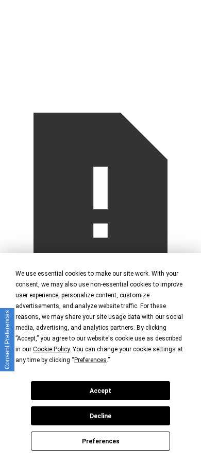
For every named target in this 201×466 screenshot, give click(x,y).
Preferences (101, 441)
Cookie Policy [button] (51, 349)
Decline (100, 416)
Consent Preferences (7, 339)
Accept (100, 391)
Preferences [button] (90, 360)
